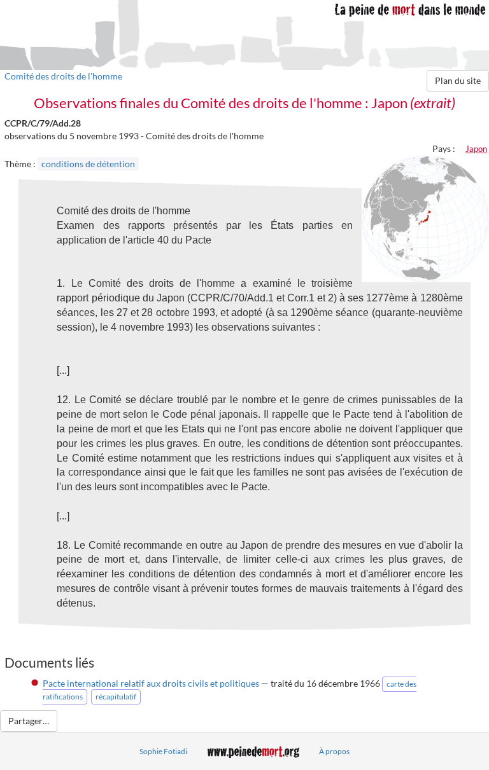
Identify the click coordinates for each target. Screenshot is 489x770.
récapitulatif (116, 696)
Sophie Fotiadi (163, 751)
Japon (476, 149)
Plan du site (458, 80)
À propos (334, 751)
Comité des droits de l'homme (63, 76)
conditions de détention (88, 163)
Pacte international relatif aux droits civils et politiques (151, 683)
